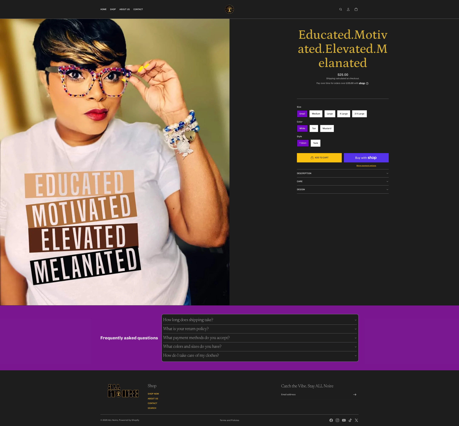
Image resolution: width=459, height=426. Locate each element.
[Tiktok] (350, 420)
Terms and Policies (229, 420)
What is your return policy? (186, 329)
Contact (152, 403)
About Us (153, 398)
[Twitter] (356, 420)
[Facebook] (331, 420)
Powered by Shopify (129, 420)
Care (299, 181)
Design (301, 189)
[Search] (341, 9)
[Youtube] (344, 420)
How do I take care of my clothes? (191, 355)
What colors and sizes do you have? (192, 347)
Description (304, 173)
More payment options (366, 166)
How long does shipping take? (188, 320)
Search (152, 408)
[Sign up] (355, 394)
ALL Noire (113, 420)
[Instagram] (337, 420)
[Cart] (356, 9)
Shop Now (153, 394)
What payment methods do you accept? (196, 338)
